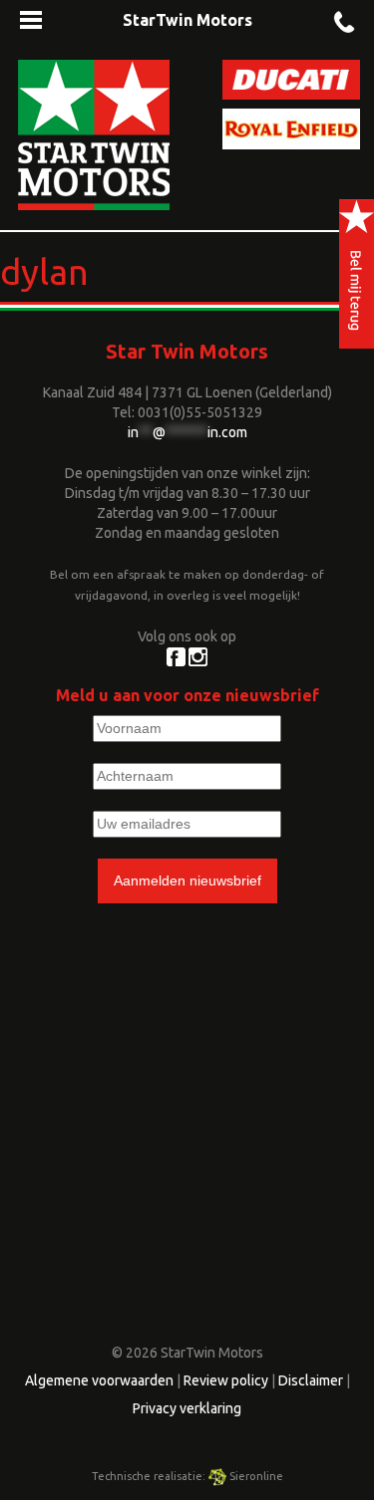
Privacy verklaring (187, 1408)
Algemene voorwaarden (99, 1380)
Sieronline (254, 1476)
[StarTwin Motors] (94, 133)
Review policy (226, 1380)
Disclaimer (310, 1380)
